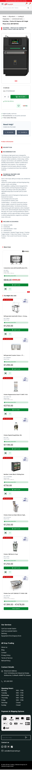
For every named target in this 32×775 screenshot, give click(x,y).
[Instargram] (5, 747)
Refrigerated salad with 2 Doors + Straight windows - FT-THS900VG (16, 316)
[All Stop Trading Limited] (8, 4)
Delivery (4, 633)
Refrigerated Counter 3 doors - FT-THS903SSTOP (13, 355)
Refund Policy (5, 661)
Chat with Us (24, 132)
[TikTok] (11, 748)
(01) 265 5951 (10, 132)
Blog (2, 650)
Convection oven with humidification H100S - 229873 (16, 268)
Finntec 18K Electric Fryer (11, 554)
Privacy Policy (5, 655)
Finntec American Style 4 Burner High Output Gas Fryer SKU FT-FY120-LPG (14, 515)
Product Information (7, 141)
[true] (2, 747)
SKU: (4, 91)
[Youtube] (8, 747)
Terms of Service (6, 658)
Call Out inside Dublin (8, 629)
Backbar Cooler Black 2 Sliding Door (14, 474)
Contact (3, 653)
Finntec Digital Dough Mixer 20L (13, 435)
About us (4, 647)
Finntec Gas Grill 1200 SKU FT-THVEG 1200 (15, 593)
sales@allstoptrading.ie (12, 751)
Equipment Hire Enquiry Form (11, 636)
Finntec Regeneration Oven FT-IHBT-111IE (16, 394)
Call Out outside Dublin (9, 631)
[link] (19, 106)
